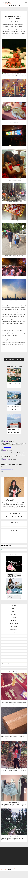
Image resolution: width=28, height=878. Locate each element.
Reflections (14, 641)
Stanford (14, 647)
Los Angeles (14, 626)
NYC (14, 632)
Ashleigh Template (15, 868)
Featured (14, 620)
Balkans (14, 605)
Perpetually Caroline (8, 868)
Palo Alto (14, 638)
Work (14, 656)
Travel (14, 653)
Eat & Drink (14, 614)
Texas (14, 650)
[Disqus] (14, 455)
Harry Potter (14, 623)
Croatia (14, 611)
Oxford (14, 635)
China (14, 608)
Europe (14, 617)
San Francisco (14, 644)
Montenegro (14, 629)
